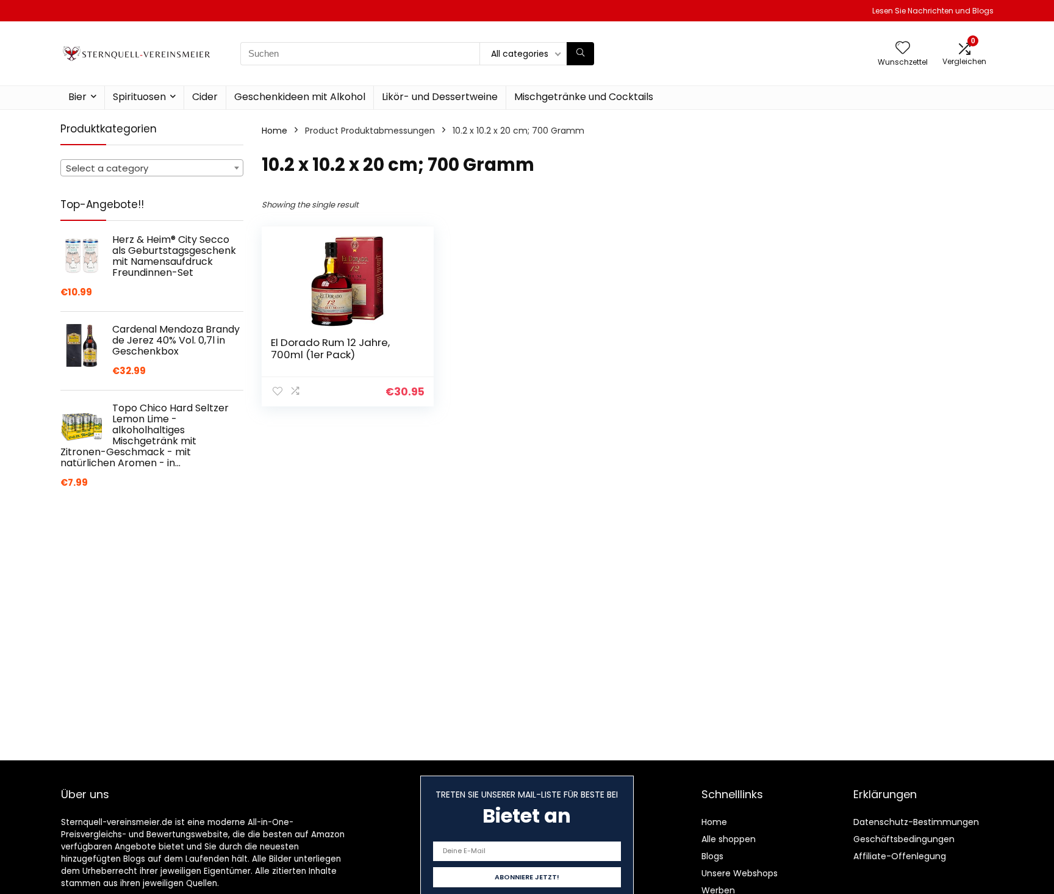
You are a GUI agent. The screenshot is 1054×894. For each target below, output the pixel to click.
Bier (77, 97)
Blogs (712, 856)
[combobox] (151, 167)
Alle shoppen (728, 839)
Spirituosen (139, 97)
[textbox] (152, 168)
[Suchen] (580, 53)
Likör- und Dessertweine (440, 97)
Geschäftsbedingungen (904, 839)
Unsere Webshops (739, 873)
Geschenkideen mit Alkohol (299, 97)
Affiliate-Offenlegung (899, 856)
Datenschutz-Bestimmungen (916, 822)
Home (274, 130)
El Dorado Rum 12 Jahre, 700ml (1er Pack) (330, 348)
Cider (205, 97)
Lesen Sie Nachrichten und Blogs (933, 10)
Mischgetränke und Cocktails (583, 97)
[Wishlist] (902, 48)
